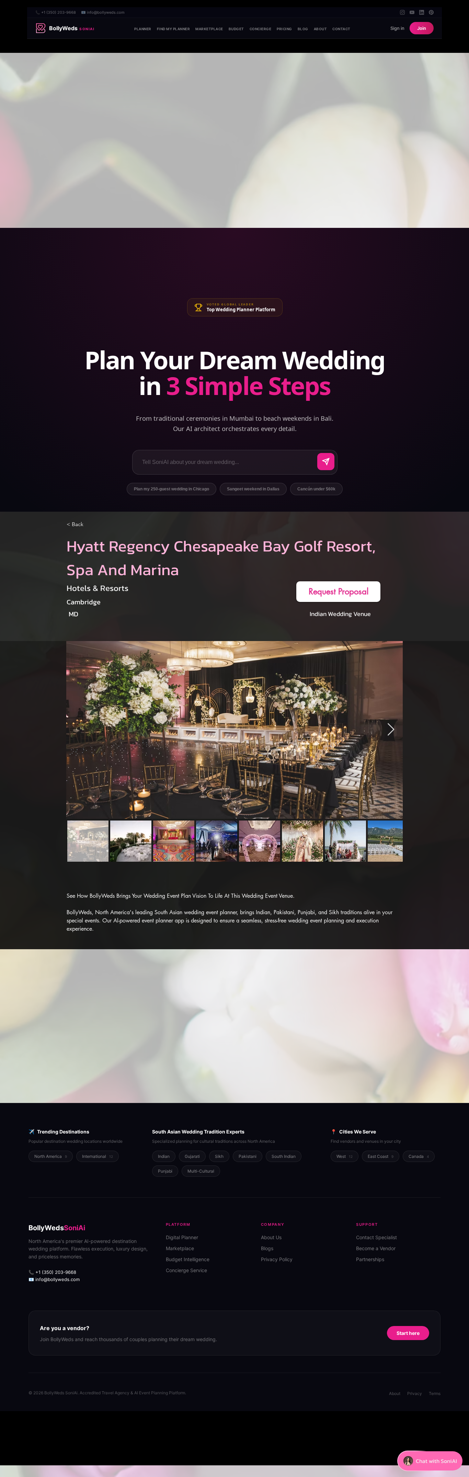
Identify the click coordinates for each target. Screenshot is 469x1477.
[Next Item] (391, 729)
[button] (338, 591)
